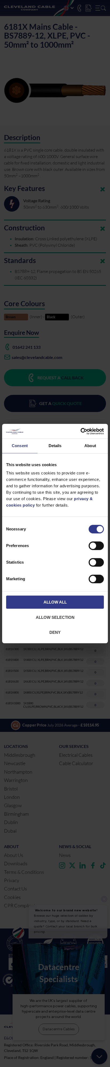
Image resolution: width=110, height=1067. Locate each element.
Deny (55, 632)
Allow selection (55, 617)
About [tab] (90, 445)
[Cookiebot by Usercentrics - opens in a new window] (80, 431)
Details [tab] (55, 445)
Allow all (55, 602)
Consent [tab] (20, 445)
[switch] (96, 547)
